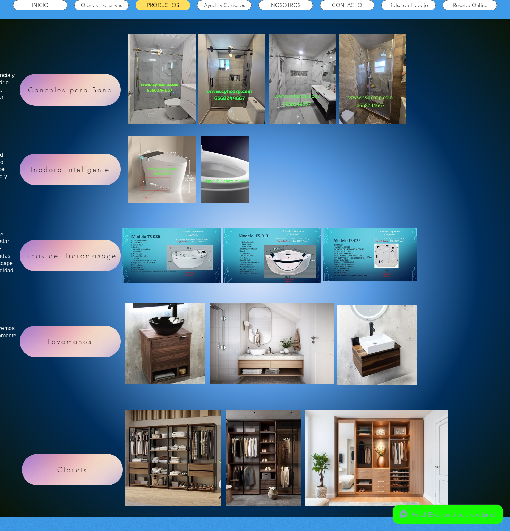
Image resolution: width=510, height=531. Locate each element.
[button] (240, 195)
